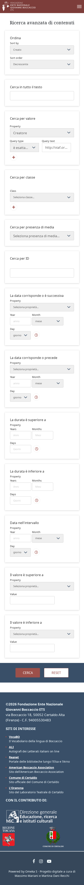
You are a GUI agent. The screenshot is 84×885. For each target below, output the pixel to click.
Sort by (14, 43)
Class (13, 191)
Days (13, 443)
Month (36, 315)
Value (13, 594)
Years (13, 429)
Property (15, 126)
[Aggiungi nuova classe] (13, 207)
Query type (16, 141)
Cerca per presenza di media (32, 227)
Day (12, 329)
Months (37, 429)
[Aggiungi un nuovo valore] (13, 157)
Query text (48, 141)
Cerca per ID (19, 258)
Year (12, 315)
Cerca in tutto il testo (26, 87)
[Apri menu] (75, 6)
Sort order (16, 58)
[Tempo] (36, 335)
